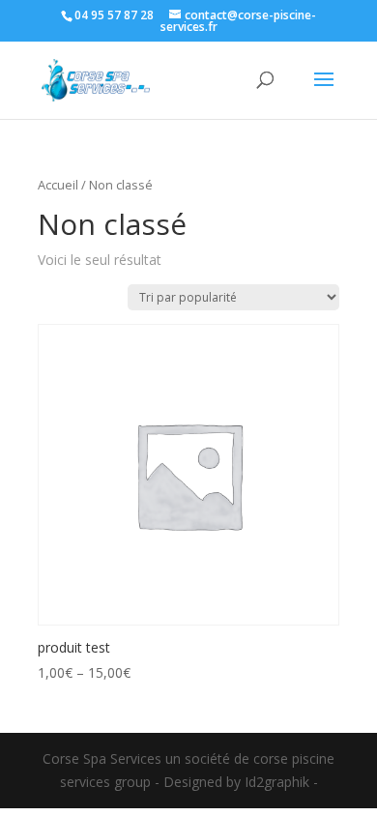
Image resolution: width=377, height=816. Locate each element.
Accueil (58, 184)
